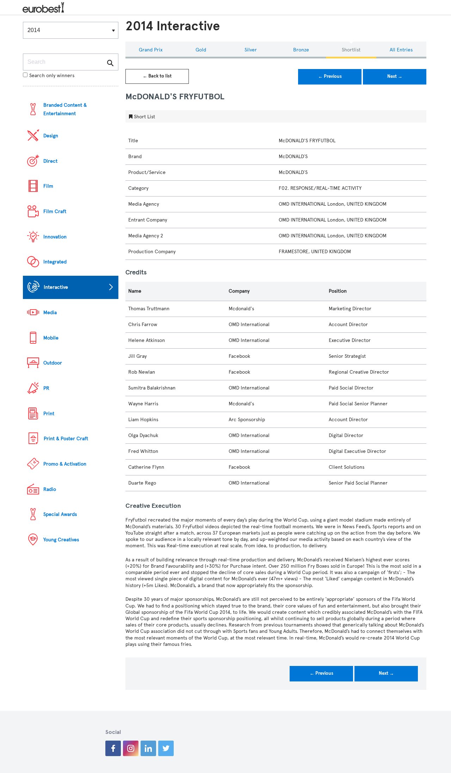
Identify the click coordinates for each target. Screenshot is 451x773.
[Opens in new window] (113, 748)
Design (50, 136)
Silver (251, 50)
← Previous (330, 76)
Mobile (50, 338)
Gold (201, 50)
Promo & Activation (64, 464)
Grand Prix (150, 50)
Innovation (55, 237)
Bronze (301, 50)
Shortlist (351, 50)
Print (48, 414)
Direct (50, 161)
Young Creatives (61, 540)
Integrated (55, 262)
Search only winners (51, 76)
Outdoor (52, 363)
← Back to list (157, 76)
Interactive (56, 287)
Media (50, 313)
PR (46, 388)
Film (48, 186)
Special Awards (60, 514)
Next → (394, 76)
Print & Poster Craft (66, 439)
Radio (49, 489)
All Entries (401, 50)
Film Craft (54, 211)
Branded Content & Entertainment (65, 109)
